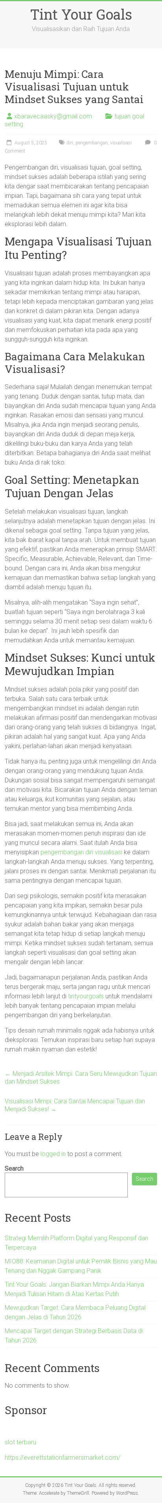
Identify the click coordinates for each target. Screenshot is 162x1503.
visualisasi (121, 143)
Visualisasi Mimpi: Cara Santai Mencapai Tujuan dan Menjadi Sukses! (75, 1105)
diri (69, 143)
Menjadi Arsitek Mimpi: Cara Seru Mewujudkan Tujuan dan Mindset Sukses (81, 1077)
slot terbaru (20, 1442)
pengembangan (91, 143)
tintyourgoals (86, 996)
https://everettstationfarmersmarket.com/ (62, 1457)
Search (14, 1168)
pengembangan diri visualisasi (81, 852)
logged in (53, 1154)
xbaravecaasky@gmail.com (53, 116)
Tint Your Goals (81, 14)
